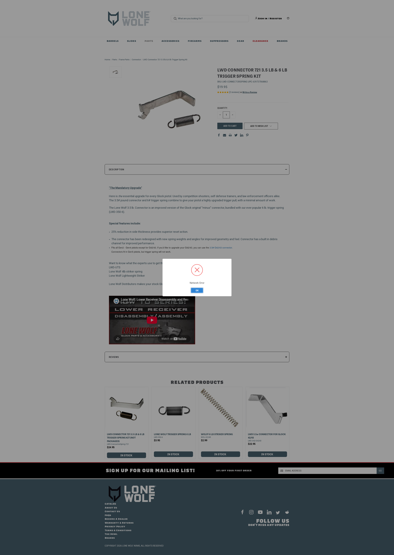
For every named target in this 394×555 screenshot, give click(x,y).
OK (197, 290)
